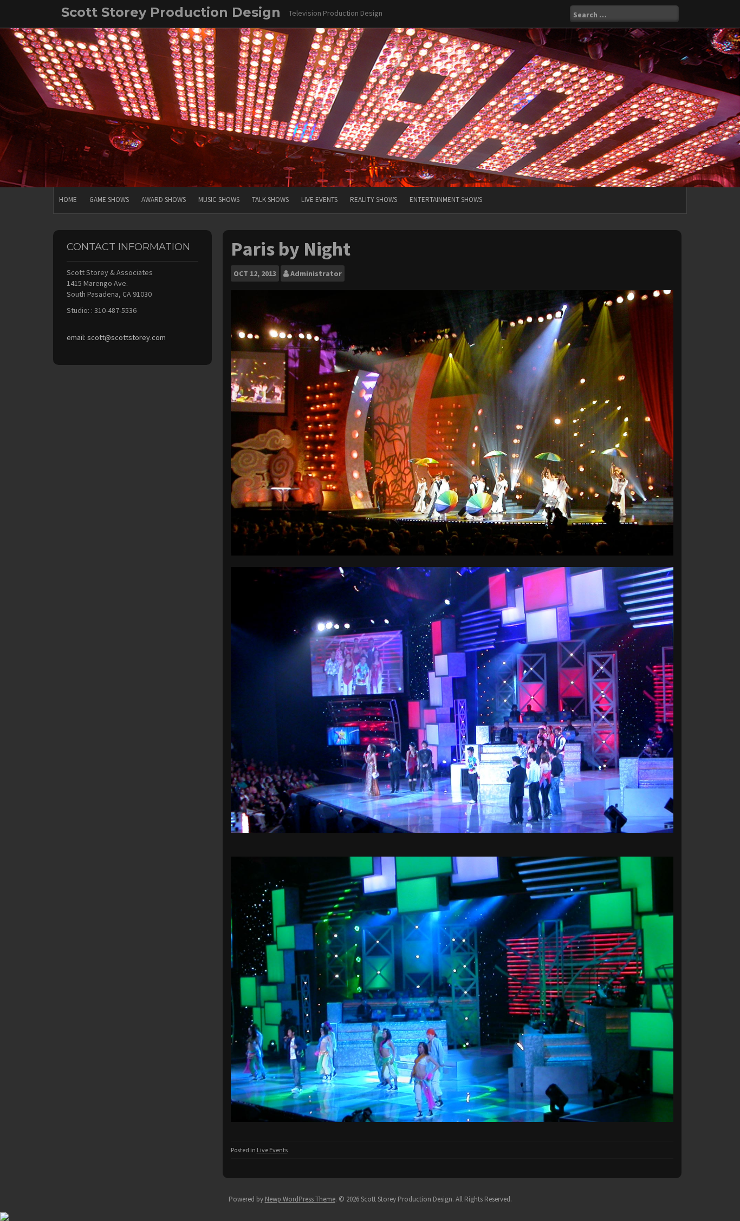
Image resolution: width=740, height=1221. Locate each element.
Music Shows (218, 199)
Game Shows (109, 199)
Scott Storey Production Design (171, 12)
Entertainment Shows (446, 199)
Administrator (316, 273)
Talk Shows (270, 199)
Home (68, 199)
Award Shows (163, 199)
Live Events (319, 199)
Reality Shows (373, 199)
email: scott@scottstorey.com (116, 337)
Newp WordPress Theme (300, 1199)
